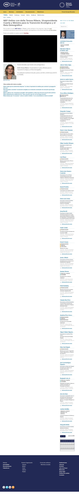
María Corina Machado (66, 130)
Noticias (11, 12)
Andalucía (33, 15)
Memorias (62, 470)
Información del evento (67, 61)
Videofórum (40, 12)
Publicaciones (63, 462)
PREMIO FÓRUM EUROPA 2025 (65, 49)
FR (61, 23)
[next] (64, 436)
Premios (61, 466)
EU (65, 20)
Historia (24, 464)
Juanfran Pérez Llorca (66, 315)
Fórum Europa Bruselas (68, 12)
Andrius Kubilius (64, 409)
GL (67, 20)
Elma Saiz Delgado (65, 347)
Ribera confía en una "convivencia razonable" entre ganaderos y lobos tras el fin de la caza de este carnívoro (29, 92)
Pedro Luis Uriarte (65, 198)
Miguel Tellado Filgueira (66, 332)
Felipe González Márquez (66, 143)
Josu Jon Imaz (64, 394)
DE (69, 20)
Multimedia (7, 80)
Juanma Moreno (64, 271)
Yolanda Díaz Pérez (65, 300)
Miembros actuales (45, 464)
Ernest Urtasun (64, 242)
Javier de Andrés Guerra (66, 79)
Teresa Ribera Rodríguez (66, 93)
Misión (24, 466)
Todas (5, 15)
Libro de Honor (63, 468)
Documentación (30, 12)
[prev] (61, 436)
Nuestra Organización (26, 462)
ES (61, 20)
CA (63, 20)
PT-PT (63, 23)
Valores (24, 469)
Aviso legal (62, 471)
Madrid (11, 15)
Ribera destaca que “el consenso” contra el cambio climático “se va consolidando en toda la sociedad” (28, 95)
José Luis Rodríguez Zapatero (65, 363)
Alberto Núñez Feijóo (65, 65)
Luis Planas (63, 157)
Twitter (7, 487)
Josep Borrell (63, 211)
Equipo (24, 471)
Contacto (61, 475)
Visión (23, 468)
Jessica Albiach (64, 257)
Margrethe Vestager (65, 111)
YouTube (10, 487)
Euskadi (23, 15)
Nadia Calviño (64, 228)
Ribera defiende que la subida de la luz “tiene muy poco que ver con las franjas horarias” (24, 94)
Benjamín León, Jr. (65, 378)
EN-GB (72, 20)
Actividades (19, 12)
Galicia (28, 15)
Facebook (4, 487)
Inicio (4, 12)
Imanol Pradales (64, 187)
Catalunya (16, 15)
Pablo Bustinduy (64, 286)
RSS (13, 487)
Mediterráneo (40, 15)
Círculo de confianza (45, 462)
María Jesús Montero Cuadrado (65, 172)
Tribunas (61, 464)
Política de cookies (64, 473)
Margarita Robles (64, 424)
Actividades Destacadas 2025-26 (66, 42)
